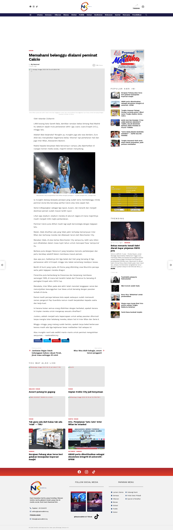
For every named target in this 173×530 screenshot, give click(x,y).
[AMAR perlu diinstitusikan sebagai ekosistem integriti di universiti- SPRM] (86, 439)
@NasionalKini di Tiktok (83, 517)
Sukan (89, 15)
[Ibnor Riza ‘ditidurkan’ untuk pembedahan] (115, 297)
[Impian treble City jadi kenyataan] (86, 376)
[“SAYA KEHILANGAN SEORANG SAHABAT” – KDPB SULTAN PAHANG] (115, 134)
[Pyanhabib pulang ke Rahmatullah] (115, 279)
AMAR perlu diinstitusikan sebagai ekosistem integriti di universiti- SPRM (86, 457)
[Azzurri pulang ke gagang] (47, 376)
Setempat (71, 451)
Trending (136, 8)
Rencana (126, 15)
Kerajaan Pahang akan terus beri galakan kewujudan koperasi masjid (46, 457)
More (113, 268)
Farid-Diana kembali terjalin (131, 312)
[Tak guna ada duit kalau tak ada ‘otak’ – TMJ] (47, 406)
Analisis (32, 389)
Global (73, 15)
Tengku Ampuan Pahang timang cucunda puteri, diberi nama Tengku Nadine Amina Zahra (132, 113)
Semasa (48, 15)
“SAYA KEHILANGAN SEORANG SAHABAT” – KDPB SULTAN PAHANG (132, 133)
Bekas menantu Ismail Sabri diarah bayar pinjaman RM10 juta (125, 248)
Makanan (108, 15)
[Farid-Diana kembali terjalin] (115, 314)
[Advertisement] (86, 31)
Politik (81, 15)
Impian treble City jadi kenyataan (85, 392)
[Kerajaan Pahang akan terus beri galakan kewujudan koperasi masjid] (47, 439)
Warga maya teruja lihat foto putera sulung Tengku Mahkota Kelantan (132, 305)
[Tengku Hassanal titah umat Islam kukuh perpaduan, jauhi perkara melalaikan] (115, 143)
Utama (40, 15)
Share (31, 71)
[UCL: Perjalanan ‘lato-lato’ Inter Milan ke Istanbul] (86, 406)
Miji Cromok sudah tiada (130, 286)
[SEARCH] (146, 14)
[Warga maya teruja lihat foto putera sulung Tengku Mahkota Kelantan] (115, 306)
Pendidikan (136, 15)
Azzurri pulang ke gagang (42, 392)
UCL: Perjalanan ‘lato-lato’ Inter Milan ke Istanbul (85, 423)
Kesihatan (98, 15)
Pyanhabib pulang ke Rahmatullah (129, 278)
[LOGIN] (143, 7)
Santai (117, 15)
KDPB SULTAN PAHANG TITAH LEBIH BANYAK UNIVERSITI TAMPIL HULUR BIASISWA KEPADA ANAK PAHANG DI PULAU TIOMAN (132, 123)
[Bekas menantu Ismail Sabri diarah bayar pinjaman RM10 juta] (127, 231)
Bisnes (66, 15)
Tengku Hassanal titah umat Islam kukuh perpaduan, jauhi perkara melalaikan (132, 142)
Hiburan (58, 15)
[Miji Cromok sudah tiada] (115, 288)
